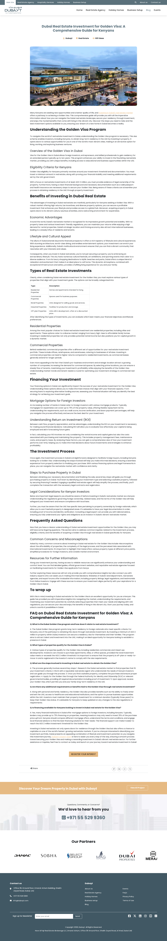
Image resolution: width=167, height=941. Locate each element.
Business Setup (79, 2)
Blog (148, 10)
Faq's (125, 892)
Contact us (156, 2)
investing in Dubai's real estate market (116, 112)
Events (157, 10)
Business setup (91, 900)
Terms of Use (128, 900)
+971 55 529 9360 (85, 817)
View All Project (137, 788)
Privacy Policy (128, 896)
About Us (89, 888)
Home (79, 10)
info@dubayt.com (20, 900)
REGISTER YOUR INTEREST (83, 754)
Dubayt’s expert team (61, 736)
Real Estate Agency (25, 2)
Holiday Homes (63, 2)
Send (77, 916)
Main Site (10, 2)
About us (143, 2)
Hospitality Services (45, 2)
